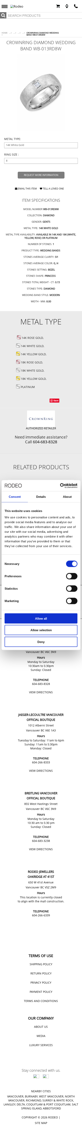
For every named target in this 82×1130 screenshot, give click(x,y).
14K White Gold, (33, 346)
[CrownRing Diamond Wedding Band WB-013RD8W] (41, 92)
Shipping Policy (41, 964)
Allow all (41, 618)
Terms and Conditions (41, 1001)
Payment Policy (41, 992)
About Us (41, 1027)
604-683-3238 (41, 841)
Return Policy (41, 973)
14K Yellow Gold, (34, 354)
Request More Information (41, 175)
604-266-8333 (41, 762)
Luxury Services (41, 1045)
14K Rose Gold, (33, 338)
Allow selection (41, 630)
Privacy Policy (40, 982)
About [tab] (67, 496)
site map (41, 1123)
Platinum (27, 387)
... (10, 32)
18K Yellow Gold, (34, 379)
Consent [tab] (15, 496)
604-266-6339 (41, 915)
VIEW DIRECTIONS (41, 692)
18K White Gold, (33, 370)
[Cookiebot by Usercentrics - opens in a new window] (60, 485)
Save (56, 400)
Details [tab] (41, 496)
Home (5, 33)
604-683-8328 (45, 441)
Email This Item (27, 189)
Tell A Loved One (53, 189)
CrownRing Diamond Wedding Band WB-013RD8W (42, 33)
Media (41, 1036)
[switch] (71, 576)
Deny (41, 641)
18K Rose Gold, (32, 362)
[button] (6, 6)
